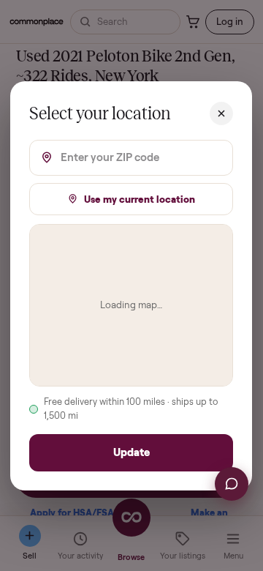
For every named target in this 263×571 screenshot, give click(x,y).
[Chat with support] (231, 484)
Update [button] (131, 452)
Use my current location (140, 198)
